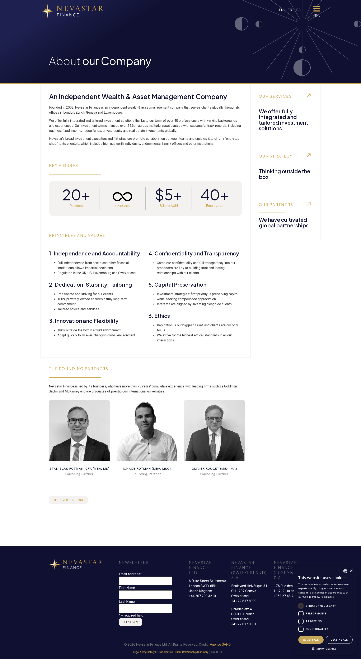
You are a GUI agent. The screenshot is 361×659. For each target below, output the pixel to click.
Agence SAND (220, 644)
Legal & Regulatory (144, 652)
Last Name (127, 601)
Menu (316, 15)
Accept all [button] (311, 639)
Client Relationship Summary (191, 652)
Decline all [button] (339, 639)
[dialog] (325, 610)
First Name (127, 588)
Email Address (130, 574)
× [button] (351, 571)
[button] (325, 648)
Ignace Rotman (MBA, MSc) (147, 469)
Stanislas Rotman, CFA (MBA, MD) (79, 469)
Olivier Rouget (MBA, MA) (214, 469)
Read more (327, 597)
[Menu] (316, 8)
